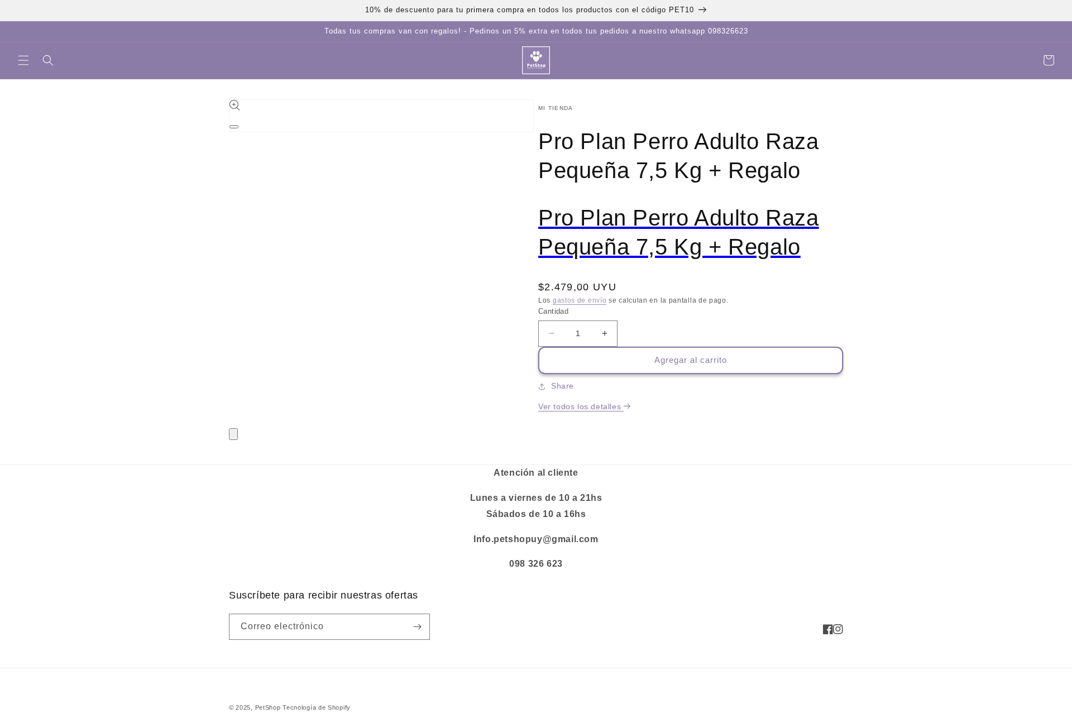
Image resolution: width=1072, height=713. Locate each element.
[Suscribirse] (417, 627)
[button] (23, 60)
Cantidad (553, 311)
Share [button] (562, 385)
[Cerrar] (233, 434)
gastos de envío (580, 300)
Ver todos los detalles (581, 406)
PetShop (268, 707)
